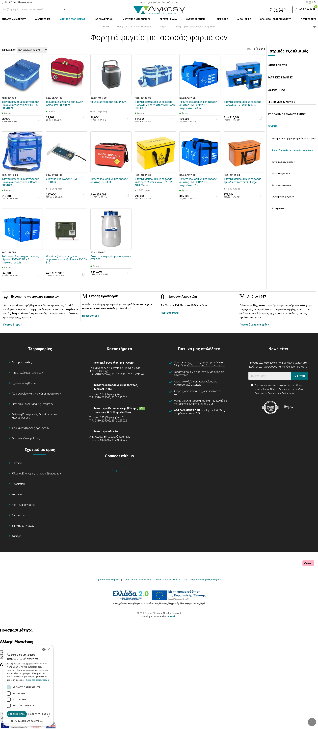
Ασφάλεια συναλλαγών (168, 579)
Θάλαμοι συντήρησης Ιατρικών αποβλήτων (294, 138)
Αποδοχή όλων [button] (16, 714)
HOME (106, 26)
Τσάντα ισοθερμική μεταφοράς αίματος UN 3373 (109, 180)
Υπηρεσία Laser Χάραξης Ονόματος (33, 404)
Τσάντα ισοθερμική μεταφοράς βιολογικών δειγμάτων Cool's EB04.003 (20, 182)
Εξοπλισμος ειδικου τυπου (287, 114)
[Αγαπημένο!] (38, 83)
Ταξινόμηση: (9, 49)
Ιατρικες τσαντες (280, 77)
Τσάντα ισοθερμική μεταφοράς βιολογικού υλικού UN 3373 (242, 103)
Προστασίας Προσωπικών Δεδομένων (274, 393)
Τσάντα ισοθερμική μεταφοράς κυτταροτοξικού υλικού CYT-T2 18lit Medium (154, 182)
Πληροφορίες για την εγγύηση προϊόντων (36, 393)
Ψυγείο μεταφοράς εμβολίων (108, 101)
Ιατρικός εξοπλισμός (141, 26)
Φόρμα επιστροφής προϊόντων (30, 428)
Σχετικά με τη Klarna (24, 383)
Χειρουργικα (276, 89)
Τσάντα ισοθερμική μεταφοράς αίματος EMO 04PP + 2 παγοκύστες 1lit (198, 182)
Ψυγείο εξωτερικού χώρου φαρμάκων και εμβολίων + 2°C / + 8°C (66, 259)
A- (2, 652)
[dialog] (28, 685)
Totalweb (171, 616)
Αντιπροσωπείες (22, 362)
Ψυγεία (163, 26)
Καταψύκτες (278, 208)
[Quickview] (38, 75)
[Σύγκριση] (38, 91)
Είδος (120, 26)
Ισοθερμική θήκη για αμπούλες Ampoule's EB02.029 (64, 103)
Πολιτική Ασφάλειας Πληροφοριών (203, 579)
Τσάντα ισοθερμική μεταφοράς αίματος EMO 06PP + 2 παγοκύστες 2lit (20, 259)
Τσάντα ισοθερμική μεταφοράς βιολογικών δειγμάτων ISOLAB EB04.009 (20, 105)
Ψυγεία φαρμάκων (281, 173)
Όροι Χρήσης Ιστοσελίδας (137, 579)
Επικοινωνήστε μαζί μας (26, 438)
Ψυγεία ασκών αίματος (283, 162)
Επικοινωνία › (25, 2)
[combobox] (44, 649)
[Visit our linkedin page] (124, 470)
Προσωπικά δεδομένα (108, 579)
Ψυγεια (273, 126)
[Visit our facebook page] (114, 470)
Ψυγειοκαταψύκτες (282, 185)
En (315, 2)
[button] (28, 720)
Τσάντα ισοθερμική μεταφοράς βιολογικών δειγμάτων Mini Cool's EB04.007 (155, 105)
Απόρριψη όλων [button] (39, 714)
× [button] (48, 649)
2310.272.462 (11, 2)
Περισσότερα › (12, 324)
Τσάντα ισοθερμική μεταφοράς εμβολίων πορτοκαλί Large (242, 180)
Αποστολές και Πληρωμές (27, 372)
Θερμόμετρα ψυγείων (283, 196)
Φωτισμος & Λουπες (282, 102)
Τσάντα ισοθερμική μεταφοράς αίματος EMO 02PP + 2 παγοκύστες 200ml (198, 105)
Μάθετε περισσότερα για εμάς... (206, 365)
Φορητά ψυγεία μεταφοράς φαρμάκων (195, 26)
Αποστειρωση (277, 65)
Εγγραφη (299, 376)
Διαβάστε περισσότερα (37, 680)
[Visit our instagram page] (119, 470)
